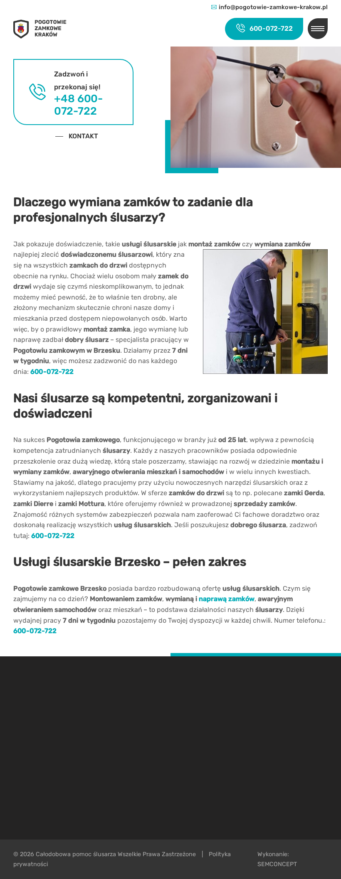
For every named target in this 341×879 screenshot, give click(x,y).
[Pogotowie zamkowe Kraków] (44, 29)
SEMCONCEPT (277, 864)
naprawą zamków (227, 599)
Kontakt (83, 136)
